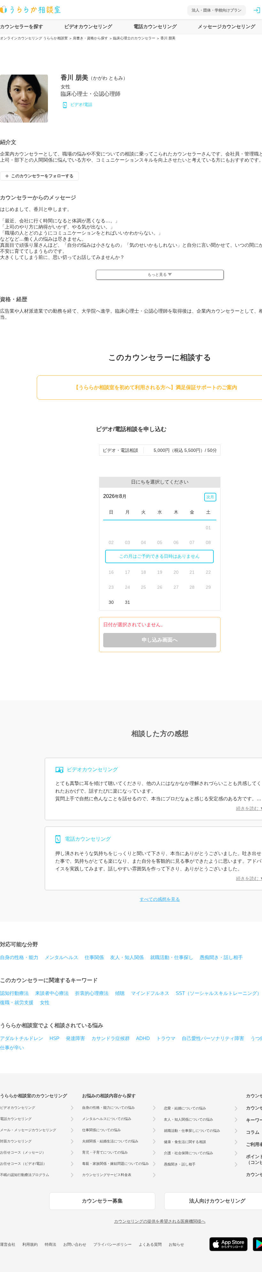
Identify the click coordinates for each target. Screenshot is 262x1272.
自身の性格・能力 (19, 957)
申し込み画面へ (160, 640)
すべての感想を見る (160, 899)
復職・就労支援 (17, 1002)
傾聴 (120, 993)
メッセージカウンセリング (226, 26)
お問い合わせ (74, 1244)
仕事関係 (94, 957)
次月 (210, 497)
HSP (54, 1038)
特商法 (50, 1244)
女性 (45, 1002)
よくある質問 (150, 1244)
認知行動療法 (14, 993)
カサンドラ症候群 (110, 1038)
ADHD (143, 1038)
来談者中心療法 (52, 993)
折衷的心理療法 (92, 993)
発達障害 (75, 1038)
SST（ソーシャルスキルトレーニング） (219, 993)
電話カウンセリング (155, 26)
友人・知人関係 (127, 957)
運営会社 (7, 1244)
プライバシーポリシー (112, 1244)
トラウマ (165, 1038)
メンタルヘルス (61, 957)
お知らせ (176, 1244)
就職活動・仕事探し (171, 957)
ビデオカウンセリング (88, 26)
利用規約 (30, 1244)
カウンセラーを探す (21, 26)
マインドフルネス (150, 993)
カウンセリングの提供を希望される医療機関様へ (159, 1221)
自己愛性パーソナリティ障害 (213, 1038)
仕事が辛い (12, 1047)
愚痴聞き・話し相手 (221, 957)
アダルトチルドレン (21, 1038)
